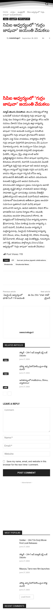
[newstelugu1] (5, 38)
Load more (25, 597)
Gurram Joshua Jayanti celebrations (31, 260)
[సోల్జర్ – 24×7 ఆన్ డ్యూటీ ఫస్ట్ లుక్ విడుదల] (10, 356)
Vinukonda (8, 264)
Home (5, 12)
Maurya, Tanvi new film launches (34, 569)
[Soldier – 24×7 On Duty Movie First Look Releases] (10, 544)
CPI (12, 260)
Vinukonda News (22, 264)
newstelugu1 (14, 38)
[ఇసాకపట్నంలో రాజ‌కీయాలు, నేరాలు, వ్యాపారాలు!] (10, 384)
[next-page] (9, 393)
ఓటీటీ (5, 387)
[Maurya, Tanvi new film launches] (10, 572)
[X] (22, 46)
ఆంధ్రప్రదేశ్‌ (21, 12)
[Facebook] (15, 46)
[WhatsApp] (35, 46)
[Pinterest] (29, 46)
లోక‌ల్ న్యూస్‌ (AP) (24, 19)
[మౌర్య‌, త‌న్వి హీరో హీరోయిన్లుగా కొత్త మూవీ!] (10, 370)
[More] (42, 46)
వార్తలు (12, 12)
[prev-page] (5, 393)
